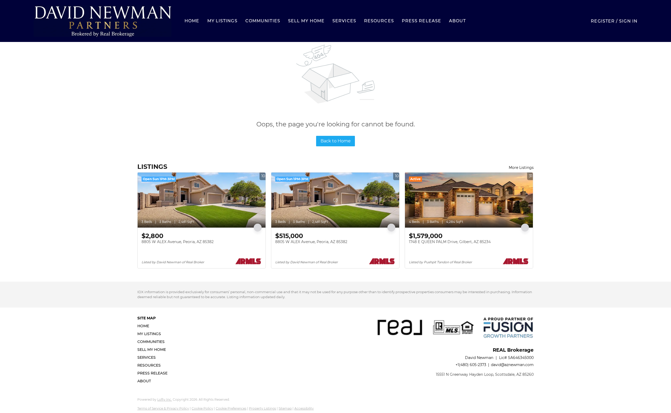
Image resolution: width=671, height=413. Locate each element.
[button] (102, 21)
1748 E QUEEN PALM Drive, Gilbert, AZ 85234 (450, 241)
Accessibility (304, 408)
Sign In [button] (628, 21)
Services (344, 20)
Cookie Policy (202, 408)
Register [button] (603, 21)
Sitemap (285, 408)
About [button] (457, 20)
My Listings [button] (222, 20)
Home (192, 20)
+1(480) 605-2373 (471, 364)
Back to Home (336, 140)
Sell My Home (306, 20)
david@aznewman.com (512, 364)
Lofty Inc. (164, 399)
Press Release (421, 20)
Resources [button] (379, 20)
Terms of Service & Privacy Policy (163, 408)
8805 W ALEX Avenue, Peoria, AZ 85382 (178, 241)
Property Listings (262, 408)
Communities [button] (262, 20)
